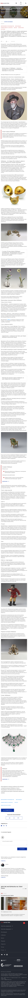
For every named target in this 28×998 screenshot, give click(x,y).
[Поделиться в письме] (1, 825)
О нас (2, 950)
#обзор (15, 27)
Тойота (8, 319)
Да (9, 817)
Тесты (2, 947)
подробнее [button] (5, 481)
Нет (18, 817)
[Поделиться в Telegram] (5, 825)
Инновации (4, 932)
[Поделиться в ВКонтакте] (3, 825)
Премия (3, 941)
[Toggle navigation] (16, 3)
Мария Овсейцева (8, 21)
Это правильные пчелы (6, 911)
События (3, 935)
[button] (25, 889)
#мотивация (18, 26)
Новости (3, 944)
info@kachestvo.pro (8, 979)
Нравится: (8, 810)
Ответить (3, 860)
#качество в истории (6, 805)
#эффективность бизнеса (7, 27)
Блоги (2, 938)
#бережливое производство (7, 26)
